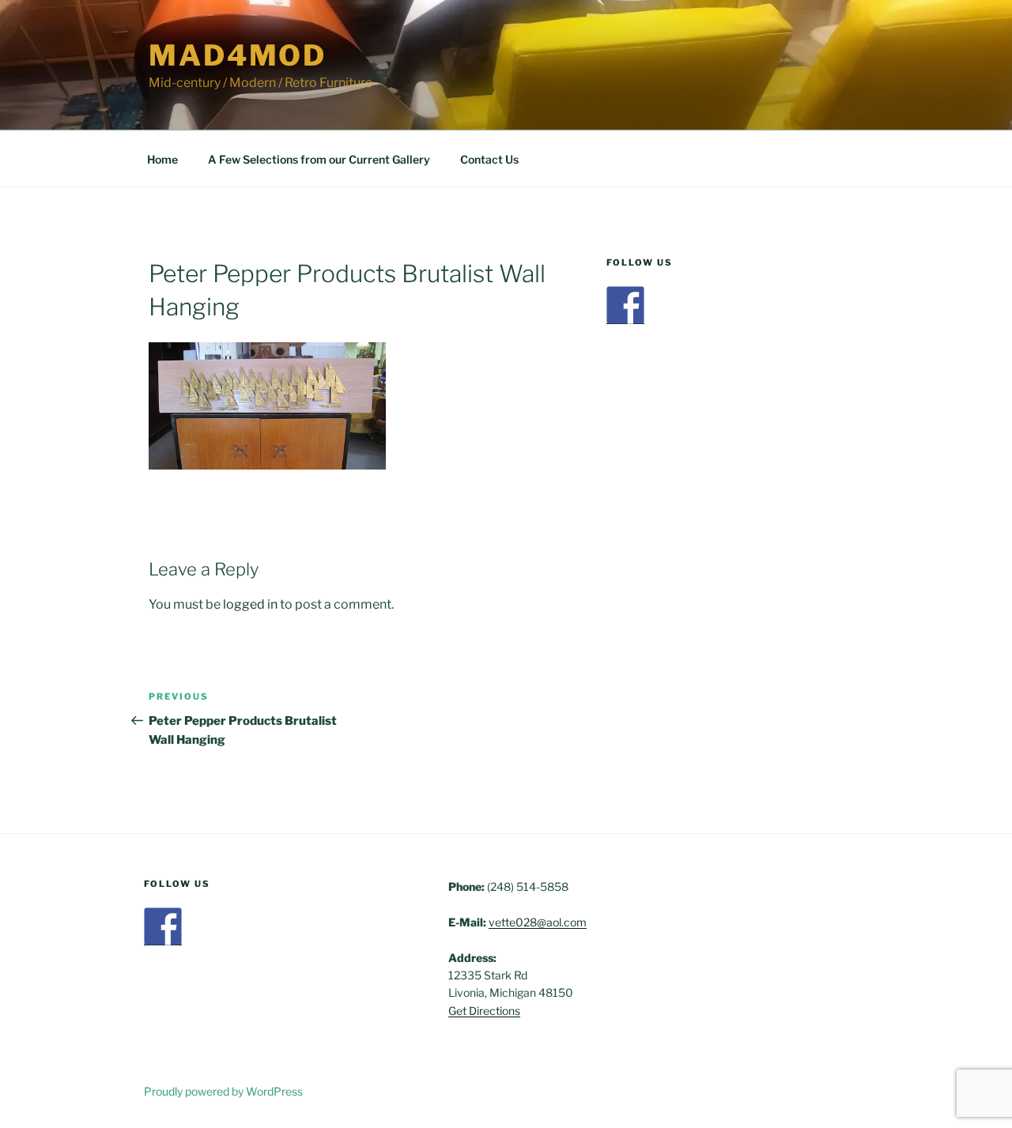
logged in (250, 604)
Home (162, 159)
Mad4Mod (238, 55)
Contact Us (489, 159)
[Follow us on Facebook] (625, 305)
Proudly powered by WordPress (223, 1091)
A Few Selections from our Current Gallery (319, 159)
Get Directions (484, 1010)
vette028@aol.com (538, 922)
